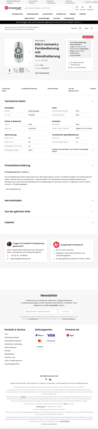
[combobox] (49, 8)
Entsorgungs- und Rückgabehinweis (58, 383)
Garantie (23, 397)
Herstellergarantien (12, 364)
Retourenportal (10, 347)
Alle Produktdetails (42, 73)
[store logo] (13, 8)
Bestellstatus (9, 354)
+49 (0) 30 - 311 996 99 (91, 2)
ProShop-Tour (10, 357)
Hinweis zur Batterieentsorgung (79, 383)
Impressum (42, 383)
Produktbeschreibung (29, 89)
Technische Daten (6, 90)
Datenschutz (34, 383)
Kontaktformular (33, 319)
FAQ (6, 334)
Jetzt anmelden (75, 55)
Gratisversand (40, 406)
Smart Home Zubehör (32, 27)
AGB (28, 383)
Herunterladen (53, 89)
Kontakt (8, 351)
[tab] (49, 101)
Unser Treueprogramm (13, 361)
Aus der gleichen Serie (73, 90)
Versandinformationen (13, 341)
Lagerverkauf (29, 18)
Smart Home (21, 27)
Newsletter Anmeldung (13, 344)
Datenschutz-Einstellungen (18, 383)
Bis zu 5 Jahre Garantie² (33, 2)
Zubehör (93, 89)
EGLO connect (40, 40)
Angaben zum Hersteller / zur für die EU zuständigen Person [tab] (70, 150)
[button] (29, 63)
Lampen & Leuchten (10, 27)
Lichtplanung (69, 18)
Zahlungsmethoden (12, 337)
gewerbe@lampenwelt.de (20, 259)
